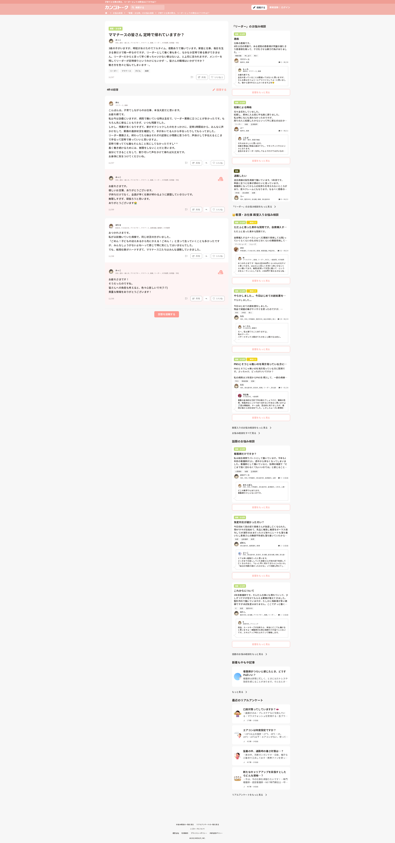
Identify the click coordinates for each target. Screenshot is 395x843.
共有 (204, 77)
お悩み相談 (118, 13)
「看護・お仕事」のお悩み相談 (140, 13)
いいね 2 (218, 77)
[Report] (192, 77)
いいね (219, 162)
